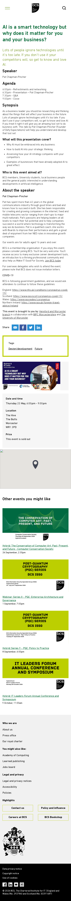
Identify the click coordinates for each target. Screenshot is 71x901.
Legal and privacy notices (17, 781)
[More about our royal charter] (14, 841)
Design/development (20, 349)
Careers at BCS (18, 817)
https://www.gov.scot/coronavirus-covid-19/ (38, 296)
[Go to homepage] (35, 8)
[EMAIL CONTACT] (15, 328)
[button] (35, 464)
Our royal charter (12, 741)
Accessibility (9, 787)
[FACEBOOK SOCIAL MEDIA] (22, 328)
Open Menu (7, 8)
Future (38, 349)
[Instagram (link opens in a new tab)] (22, 884)
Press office (9, 735)
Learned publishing (13, 761)
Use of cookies (10, 878)
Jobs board (8, 767)
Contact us (17, 808)
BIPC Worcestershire (44, 314)
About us (7, 729)
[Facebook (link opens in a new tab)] (4, 884)
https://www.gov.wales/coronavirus (30, 299)
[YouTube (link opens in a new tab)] (16, 884)
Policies (6, 793)
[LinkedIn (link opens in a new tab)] (10, 884)
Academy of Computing (15, 755)
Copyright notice (10, 873)
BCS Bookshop (53, 817)
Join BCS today (53, 261)
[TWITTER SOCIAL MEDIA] (30, 328)
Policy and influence (53, 808)
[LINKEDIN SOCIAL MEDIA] (38, 328)
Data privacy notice (12, 869)
